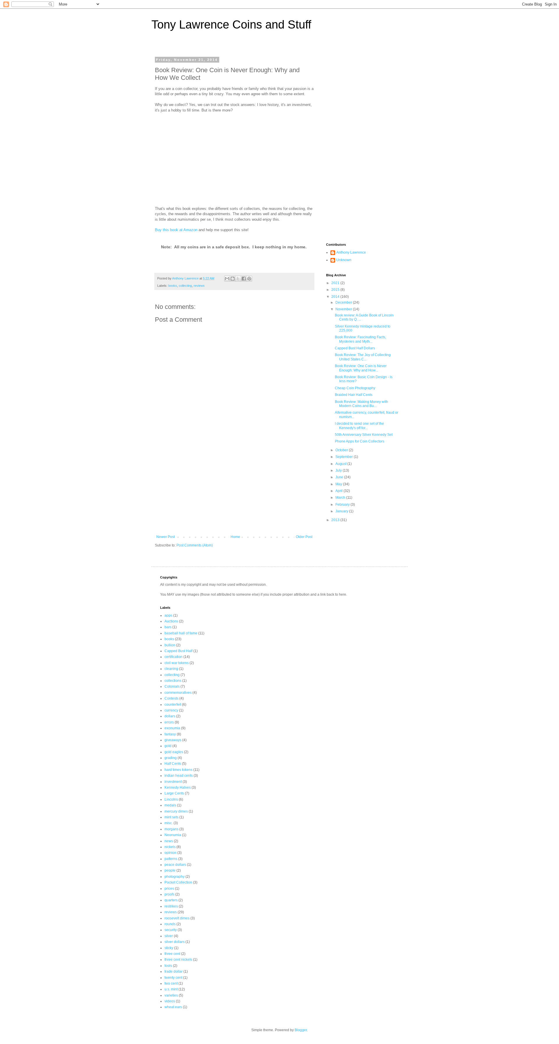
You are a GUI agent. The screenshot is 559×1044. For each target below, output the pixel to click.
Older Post (304, 537)
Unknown (343, 260)
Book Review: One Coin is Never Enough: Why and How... (361, 368)
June (339, 477)
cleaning (171, 669)
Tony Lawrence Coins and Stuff (231, 24)
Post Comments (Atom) (194, 545)
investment (173, 782)
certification (173, 657)
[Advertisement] (234, 491)
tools (168, 966)
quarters (171, 900)
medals (170, 805)
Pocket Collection (178, 882)
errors (169, 722)
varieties (171, 995)
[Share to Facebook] (244, 279)
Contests (171, 698)
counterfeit (172, 705)
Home (235, 537)
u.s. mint (171, 989)
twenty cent (173, 978)
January (342, 511)
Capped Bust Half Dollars (355, 348)
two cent (171, 983)
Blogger (301, 1030)
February (343, 504)
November (344, 309)
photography (174, 877)
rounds (170, 924)
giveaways (172, 740)
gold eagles (173, 752)
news (168, 841)
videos (169, 1001)
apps (168, 615)
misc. (168, 823)
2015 (335, 290)
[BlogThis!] (233, 279)
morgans (171, 829)
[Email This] (227, 279)
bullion (169, 645)
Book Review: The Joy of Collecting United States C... (363, 357)
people (170, 870)
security (170, 930)
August (341, 464)
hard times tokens (178, 770)
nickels (170, 847)
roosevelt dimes (177, 918)
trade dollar (173, 971)
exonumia (172, 728)
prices (169, 888)
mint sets (171, 817)
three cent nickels (178, 960)
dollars (169, 716)
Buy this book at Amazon (176, 230)
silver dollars (174, 942)
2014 (335, 297)
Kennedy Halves (177, 787)
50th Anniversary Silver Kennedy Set (363, 435)
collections (172, 681)
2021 (335, 283)
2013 (335, 520)
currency (171, 710)
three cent (172, 954)
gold (167, 746)
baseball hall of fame (180, 633)
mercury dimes (176, 811)
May (339, 484)
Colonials (172, 686)
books (172, 285)
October (342, 450)
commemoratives (178, 693)
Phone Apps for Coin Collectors (359, 441)
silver (168, 936)
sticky (168, 948)
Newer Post (165, 537)
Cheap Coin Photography (355, 388)
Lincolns (171, 799)
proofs (169, 894)
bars (167, 627)
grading (170, 758)
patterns (170, 859)
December (344, 302)
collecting (185, 285)
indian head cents (178, 776)
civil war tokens (176, 663)
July (339, 470)
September (344, 457)
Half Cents (172, 764)
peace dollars (175, 865)
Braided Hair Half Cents (353, 395)
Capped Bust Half (178, 651)
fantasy (170, 734)
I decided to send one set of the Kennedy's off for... (359, 426)
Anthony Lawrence (351, 252)
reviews (199, 285)
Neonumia (172, 835)
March (340, 498)
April (339, 491)
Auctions (171, 621)
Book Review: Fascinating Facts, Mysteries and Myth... (360, 339)
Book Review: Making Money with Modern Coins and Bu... (361, 404)
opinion (170, 853)
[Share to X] (238, 279)
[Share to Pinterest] (249, 279)
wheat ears (173, 1007)
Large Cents (174, 793)
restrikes (171, 906)
